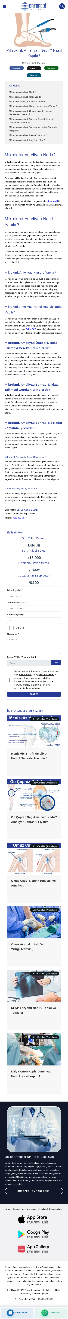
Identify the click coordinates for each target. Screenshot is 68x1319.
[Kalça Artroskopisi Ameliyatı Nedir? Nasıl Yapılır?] (34, 1049)
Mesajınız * (13, 634)
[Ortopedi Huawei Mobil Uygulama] (34, 1249)
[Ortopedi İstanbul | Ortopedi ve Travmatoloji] (4, 7)
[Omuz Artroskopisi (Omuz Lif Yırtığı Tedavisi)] (34, 922)
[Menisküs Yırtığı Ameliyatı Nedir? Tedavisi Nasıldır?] (34, 731)
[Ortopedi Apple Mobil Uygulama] (34, 1219)
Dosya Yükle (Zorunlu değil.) (22, 657)
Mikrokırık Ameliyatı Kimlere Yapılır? (27, 101)
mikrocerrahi (52, 201)
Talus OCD (31, 329)
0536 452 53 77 (20, 518)
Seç (56, 662)
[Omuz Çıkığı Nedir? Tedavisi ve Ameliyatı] (34, 858)
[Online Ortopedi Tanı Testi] (34, 1129)
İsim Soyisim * (15, 590)
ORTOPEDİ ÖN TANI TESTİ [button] (34, 1191)
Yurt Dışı (19, 627)
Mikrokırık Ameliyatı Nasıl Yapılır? (25, 97)
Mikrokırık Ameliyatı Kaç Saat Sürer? (27, 140)
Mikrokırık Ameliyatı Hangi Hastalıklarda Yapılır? (33, 106)
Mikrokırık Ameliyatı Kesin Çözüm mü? (28, 135)
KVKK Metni (25, 674)
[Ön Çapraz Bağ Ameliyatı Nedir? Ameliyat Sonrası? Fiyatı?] (34, 795)
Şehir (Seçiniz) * (15, 614)
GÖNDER (34, 694)
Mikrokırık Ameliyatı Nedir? (22, 92)
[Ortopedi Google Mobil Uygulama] (34, 1234)
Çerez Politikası (45, 674)
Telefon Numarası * (17, 602)
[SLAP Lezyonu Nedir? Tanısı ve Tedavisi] (34, 985)
